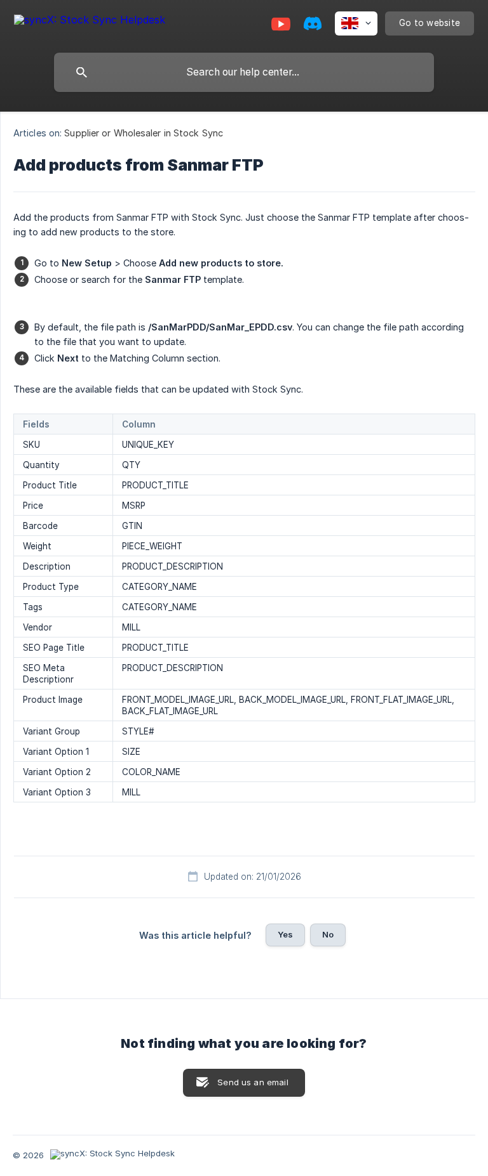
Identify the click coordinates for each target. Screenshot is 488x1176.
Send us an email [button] (252, 1082)
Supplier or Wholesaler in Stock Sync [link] (143, 132)
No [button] (328, 934)
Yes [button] (285, 934)
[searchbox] (244, 72)
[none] (89, 21)
